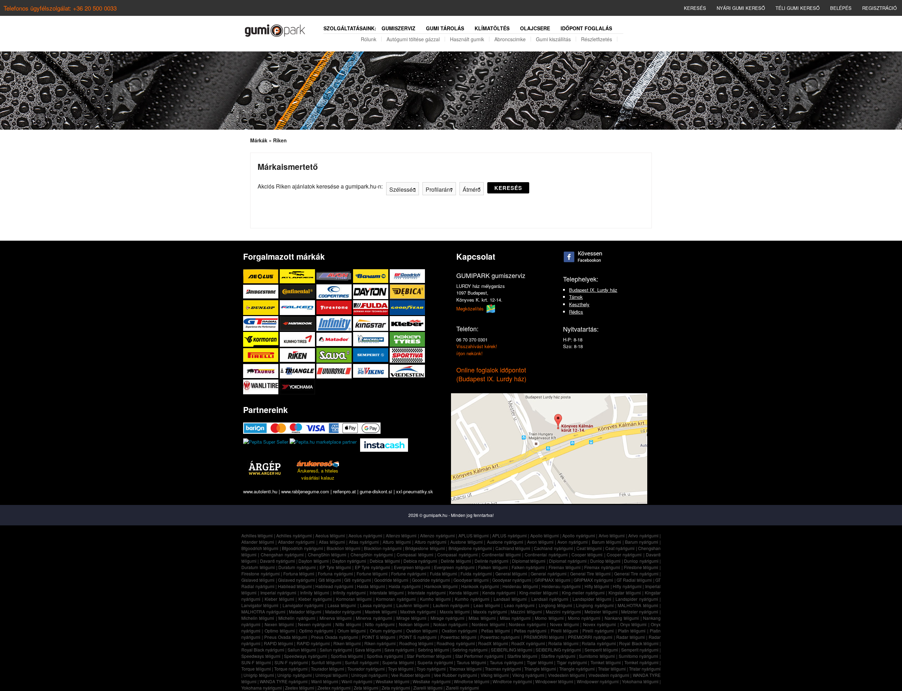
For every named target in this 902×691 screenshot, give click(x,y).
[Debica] (407, 291)
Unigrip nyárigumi (294, 675)
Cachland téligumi (512, 548)
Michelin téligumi (257, 618)
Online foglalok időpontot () (491, 374)
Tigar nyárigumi (572, 662)
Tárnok (576, 297)
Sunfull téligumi (326, 662)
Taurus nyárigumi (506, 662)
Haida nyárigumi (405, 586)
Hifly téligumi (597, 586)
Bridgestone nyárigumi (470, 548)
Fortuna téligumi (299, 573)
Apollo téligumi (544, 535)
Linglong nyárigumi (594, 605)
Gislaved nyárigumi (296, 580)
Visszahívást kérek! (476, 346)
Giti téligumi (330, 580)
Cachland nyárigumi (553, 548)
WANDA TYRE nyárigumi (284, 681)
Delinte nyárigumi (491, 561)
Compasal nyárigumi (457, 554)
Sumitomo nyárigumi (639, 656)
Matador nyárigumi (343, 612)
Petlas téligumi (495, 631)
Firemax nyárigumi (602, 567)
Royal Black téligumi (639, 643)
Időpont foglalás (586, 28)
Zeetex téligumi (299, 688)
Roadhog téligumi (416, 643)
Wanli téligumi (324, 681)
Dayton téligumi (313, 561)
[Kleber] (407, 323)
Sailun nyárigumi (336, 650)
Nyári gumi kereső (741, 8)
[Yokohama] (297, 386)
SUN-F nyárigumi (291, 662)
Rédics (576, 311)
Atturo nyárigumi (430, 542)
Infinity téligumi (314, 593)
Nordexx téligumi (488, 624)
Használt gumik (467, 39)
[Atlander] (298, 276)
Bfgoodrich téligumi (259, 548)
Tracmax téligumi (465, 669)
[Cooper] (334, 291)
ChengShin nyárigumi (372, 554)
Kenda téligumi (463, 593)
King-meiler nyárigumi (583, 593)
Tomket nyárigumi (641, 662)
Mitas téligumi (482, 618)
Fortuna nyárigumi (335, 573)
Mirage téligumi (411, 618)
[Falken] (298, 307)
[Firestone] (334, 307)
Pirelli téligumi (564, 631)
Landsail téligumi (510, 599)
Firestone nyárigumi (260, 573)
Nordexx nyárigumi (527, 624)
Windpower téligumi (554, 681)
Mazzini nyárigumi (563, 612)
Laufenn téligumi (412, 605)
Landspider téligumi (592, 599)
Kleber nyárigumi (315, 599)
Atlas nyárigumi (364, 542)
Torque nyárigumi (291, 669)
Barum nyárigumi (641, 542)
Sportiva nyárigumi (385, 656)
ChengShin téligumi (327, 554)
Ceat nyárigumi (620, 548)
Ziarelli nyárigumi (462, 688)
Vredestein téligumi (566, 675)
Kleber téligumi (279, 599)
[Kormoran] (261, 339)
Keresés (695, 8)
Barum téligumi (606, 542)
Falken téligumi (493, 567)
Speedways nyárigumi (305, 656)
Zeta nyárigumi (396, 688)
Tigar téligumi (540, 662)
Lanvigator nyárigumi (303, 605)
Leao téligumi (487, 605)
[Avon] (334, 276)
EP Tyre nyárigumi (372, 567)
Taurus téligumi (471, 662)
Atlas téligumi (332, 542)
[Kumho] (298, 339)
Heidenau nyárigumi (561, 586)
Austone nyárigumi (505, 542)
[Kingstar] (371, 323)
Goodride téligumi (391, 580)
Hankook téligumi (441, 586)
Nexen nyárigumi (314, 624)
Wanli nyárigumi (356, 681)
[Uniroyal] (334, 371)
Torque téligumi (256, 669)
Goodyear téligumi (471, 580)
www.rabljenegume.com (305, 491)
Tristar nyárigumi (645, 669)
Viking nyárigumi (528, 675)
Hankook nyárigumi (480, 586)
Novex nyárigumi (599, 624)
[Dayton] (371, 291)
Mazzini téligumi (526, 612)
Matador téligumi (305, 612)
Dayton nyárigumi (349, 561)
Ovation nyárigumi (459, 631)
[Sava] (334, 355)
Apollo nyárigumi (578, 535)
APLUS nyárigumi (509, 535)
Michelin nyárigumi (296, 618)
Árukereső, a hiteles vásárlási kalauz (317, 474)
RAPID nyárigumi (313, 643)
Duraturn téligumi (258, 567)
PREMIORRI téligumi (544, 637)
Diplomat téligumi (528, 561)
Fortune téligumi (372, 573)
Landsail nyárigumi (550, 599)
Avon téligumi (540, 542)
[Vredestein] (407, 371)
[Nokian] (407, 339)
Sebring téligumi (433, 650)
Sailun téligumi (302, 650)
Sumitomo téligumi (597, 656)
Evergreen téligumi (412, 567)
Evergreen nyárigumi (454, 567)
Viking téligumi (495, 675)
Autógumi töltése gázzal (413, 39)
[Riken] (298, 355)
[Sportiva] (407, 355)
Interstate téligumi (387, 593)
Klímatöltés (492, 28)
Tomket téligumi (606, 662)
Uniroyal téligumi (331, 675)
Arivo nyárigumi (643, 535)
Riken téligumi (347, 643)
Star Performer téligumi (429, 656)
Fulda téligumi (443, 573)
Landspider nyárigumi (637, 599)
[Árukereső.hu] (318, 463)
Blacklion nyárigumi (383, 548)
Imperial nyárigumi (278, 593)
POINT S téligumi (378, 637)
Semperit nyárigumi (640, 650)
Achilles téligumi (257, 535)
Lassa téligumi (342, 605)
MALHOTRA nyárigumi (263, 612)
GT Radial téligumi (634, 580)
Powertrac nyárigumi (500, 637)
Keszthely (579, 304)
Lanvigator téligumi (259, 605)
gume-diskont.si (376, 491)
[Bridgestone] (261, 291)
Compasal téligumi (415, 554)
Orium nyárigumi (386, 631)
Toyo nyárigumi (431, 669)
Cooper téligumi (587, 554)
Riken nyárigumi (380, 643)
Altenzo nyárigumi (437, 535)
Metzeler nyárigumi (639, 612)
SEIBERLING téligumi (511, 650)
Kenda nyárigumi (498, 593)
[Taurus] (261, 371)
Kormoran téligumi (354, 599)
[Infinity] (334, 323)
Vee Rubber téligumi (411, 675)
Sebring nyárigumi (470, 650)
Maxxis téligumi (455, 612)
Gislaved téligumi (257, 580)
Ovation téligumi (422, 631)
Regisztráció (879, 8)
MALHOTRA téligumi (638, 605)
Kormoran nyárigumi (396, 599)
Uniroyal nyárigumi (369, 675)
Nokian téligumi (414, 624)
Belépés (841, 8)
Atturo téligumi (396, 542)
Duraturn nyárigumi (297, 567)
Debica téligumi (385, 561)
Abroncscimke (510, 39)
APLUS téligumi (473, 535)
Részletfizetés (596, 39)
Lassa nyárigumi (376, 605)
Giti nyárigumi (357, 580)
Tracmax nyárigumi (503, 669)
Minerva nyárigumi (374, 618)
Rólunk (368, 39)
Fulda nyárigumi (476, 573)
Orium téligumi (352, 631)
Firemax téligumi (565, 567)
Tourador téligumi (327, 669)
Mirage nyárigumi (447, 618)
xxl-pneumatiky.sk (414, 491)
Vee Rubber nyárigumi (455, 675)
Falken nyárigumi (528, 567)
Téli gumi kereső (798, 8)
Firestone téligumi (641, 567)
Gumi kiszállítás (553, 39)
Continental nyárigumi (546, 554)
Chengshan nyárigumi (282, 554)
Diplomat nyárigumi (567, 561)
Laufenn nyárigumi (451, 605)
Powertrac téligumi (458, 637)
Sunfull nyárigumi (362, 662)
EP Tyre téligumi (335, 567)
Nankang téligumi (622, 618)
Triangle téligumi (540, 669)
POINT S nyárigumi (418, 637)
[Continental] (298, 291)
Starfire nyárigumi (558, 656)
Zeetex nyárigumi (334, 688)
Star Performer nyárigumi (479, 656)
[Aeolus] (261, 276)
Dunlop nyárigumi (641, 561)
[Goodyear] (407, 307)
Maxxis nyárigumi (490, 612)
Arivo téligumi (612, 535)
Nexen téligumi (279, 624)
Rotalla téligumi (563, 643)
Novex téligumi (564, 624)
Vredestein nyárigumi (608, 675)
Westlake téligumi (392, 681)
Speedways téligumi (260, 656)
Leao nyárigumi (519, 605)
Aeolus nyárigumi (365, 535)
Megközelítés (470, 308)
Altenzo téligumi (401, 535)
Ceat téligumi (589, 548)
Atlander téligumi (257, 542)
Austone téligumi (466, 542)
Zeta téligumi (366, 688)
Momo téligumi (549, 618)
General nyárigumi (549, 573)
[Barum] (371, 276)
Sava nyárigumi (399, 650)
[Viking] (371, 371)
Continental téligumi (501, 554)
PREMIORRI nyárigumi (590, 637)
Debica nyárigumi (420, 561)
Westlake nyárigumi (431, 681)
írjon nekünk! (469, 353)
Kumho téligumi (435, 599)
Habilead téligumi (295, 586)
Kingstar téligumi (624, 593)
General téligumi (511, 573)
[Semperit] (371, 355)
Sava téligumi (368, 650)
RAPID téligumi (278, 643)
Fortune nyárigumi (408, 573)
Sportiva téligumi (347, 656)
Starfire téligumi (522, 656)
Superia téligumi (398, 662)
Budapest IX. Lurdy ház (593, 289)
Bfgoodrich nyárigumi (302, 548)
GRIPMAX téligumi (552, 580)
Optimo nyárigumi (316, 631)
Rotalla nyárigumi (599, 643)
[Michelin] (371, 339)
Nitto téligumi (348, 624)
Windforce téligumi (471, 681)
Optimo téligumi (280, 631)
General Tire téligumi (590, 573)
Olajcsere (535, 28)
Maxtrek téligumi (381, 612)
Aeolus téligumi (330, 535)
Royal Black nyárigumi (262, 650)
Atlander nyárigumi (296, 542)
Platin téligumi (631, 631)
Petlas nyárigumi (530, 631)
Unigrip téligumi (258, 675)
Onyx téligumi (633, 624)
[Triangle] (298, 371)
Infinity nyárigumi (349, 593)
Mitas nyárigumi (515, 618)
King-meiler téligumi (538, 593)
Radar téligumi (630, 637)
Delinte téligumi (456, 561)
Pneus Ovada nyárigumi (334, 637)
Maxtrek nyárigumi (418, 612)
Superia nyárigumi (435, 662)
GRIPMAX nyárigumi (593, 580)
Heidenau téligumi (520, 586)
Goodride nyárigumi (431, 580)
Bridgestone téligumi (425, 548)
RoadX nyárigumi (528, 643)
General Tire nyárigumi (636, 573)
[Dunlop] (261, 307)
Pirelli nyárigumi (598, 631)
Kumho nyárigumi (472, 599)
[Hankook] (298, 323)
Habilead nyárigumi (334, 586)
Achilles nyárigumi (294, 535)
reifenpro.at (344, 491)
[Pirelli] (261, 355)
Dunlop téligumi (605, 561)
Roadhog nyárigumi (456, 643)
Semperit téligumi (601, 650)
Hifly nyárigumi (627, 586)
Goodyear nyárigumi (511, 580)
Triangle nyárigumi (577, 669)
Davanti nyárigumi (277, 561)
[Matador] (334, 339)
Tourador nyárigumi (366, 669)
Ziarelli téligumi (428, 688)
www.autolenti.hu (260, 491)
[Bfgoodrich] (407, 276)
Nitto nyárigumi (379, 624)
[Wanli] (261, 386)
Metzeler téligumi (601, 612)
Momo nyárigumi (584, 618)
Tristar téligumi (612, 669)
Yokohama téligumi (640, 681)
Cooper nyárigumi (624, 554)
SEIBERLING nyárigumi (558, 650)
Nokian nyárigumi (450, 624)
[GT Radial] (261, 323)
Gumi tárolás (445, 28)
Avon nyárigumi (572, 542)
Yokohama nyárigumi (261, 688)
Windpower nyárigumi (598, 681)
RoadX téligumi (493, 643)
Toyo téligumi (400, 669)
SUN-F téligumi (256, 662)
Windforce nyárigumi (512, 681)
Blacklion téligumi (343, 548)
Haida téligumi (371, 586)
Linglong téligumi (555, 605)
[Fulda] (371, 307)
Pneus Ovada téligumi (285, 637)
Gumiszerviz (398, 28)
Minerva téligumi (336, 618)
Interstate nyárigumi (427, 593)
